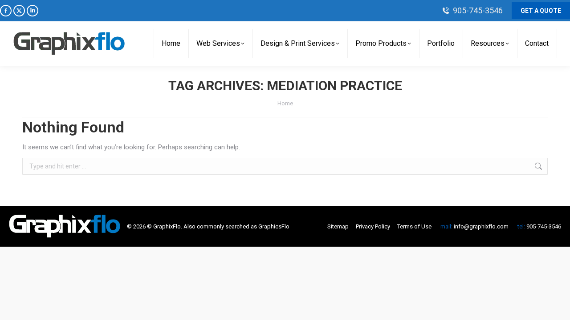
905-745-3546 (478, 10)
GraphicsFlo (273, 226)
